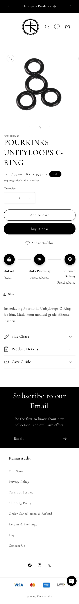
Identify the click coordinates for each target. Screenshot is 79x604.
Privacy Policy (19, 482)
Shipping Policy (20, 503)
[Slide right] (49, 127)
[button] (9, 27)
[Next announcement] (70, 6)
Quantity (10, 188)
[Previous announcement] (8, 6)
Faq (11, 535)
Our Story (16, 471)
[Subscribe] (64, 438)
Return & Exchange (23, 524)
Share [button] (12, 294)
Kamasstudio (44, 596)
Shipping (9, 180)
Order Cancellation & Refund (30, 514)
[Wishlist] (57, 27)
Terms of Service (21, 492)
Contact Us (17, 546)
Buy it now (39, 229)
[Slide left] (29, 127)
